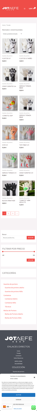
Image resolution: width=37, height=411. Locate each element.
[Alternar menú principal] (25, 9)
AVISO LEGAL (18, 361)
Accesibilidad (18, 363)
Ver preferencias (18, 404)
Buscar (4, 234)
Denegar (18, 399)
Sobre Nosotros (18, 358)
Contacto (18, 355)
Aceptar (18, 395)
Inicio (3, 25)
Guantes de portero (18, 371)
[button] (34, 377)
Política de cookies (18, 408)
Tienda (19, 353)
